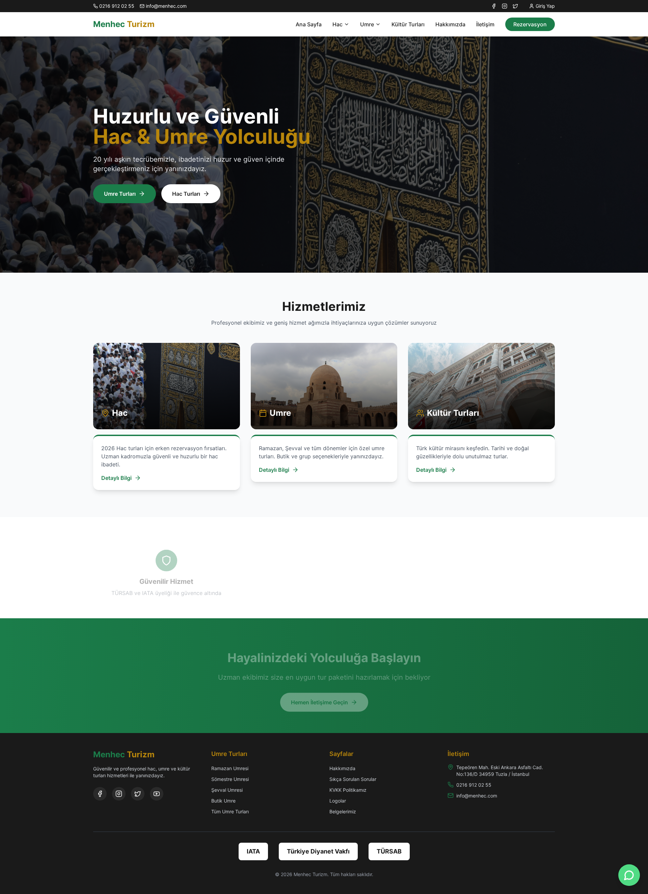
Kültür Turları (408, 24)
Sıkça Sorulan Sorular (352, 779)
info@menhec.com (476, 795)
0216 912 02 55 (473, 785)
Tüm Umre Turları (230, 811)
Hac (337, 24)
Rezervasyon (530, 24)
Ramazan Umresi (229, 768)
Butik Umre (223, 801)
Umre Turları (120, 193)
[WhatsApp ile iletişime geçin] (629, 875)
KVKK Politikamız (348, 790)
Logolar (337, 801)
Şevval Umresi (227, 790)
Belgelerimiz (342, 811)
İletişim (485, 24)
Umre (367, 24)
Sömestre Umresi (230, 779)
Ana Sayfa (309, 24)
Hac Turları (186, 193)
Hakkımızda (450, 24)
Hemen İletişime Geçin (319, 696)
